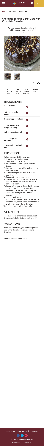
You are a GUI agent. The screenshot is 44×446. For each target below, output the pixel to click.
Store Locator (22, 431)
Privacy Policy (16, 443)
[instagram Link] (26, 435)
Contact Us (34, 431)
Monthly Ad (10, 431)
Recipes (13, 12)
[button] (7, 76)
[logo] (18, 3)
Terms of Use (27, 443)
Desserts (23, 12)
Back (6, 11)
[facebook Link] (18, 435)
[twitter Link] (22, 435)
